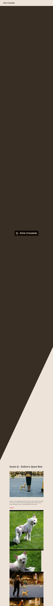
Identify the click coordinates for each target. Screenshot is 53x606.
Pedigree (12, 507)
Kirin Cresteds (9, 3)
